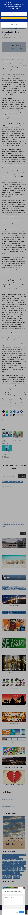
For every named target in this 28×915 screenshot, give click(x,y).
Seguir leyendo (14, 24)
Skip (17, 912)
